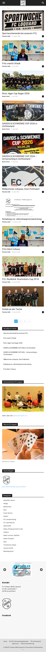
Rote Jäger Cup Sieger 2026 (16, 93)
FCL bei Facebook (36, 641)
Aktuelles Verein (9, 500)
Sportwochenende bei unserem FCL (19, 33)
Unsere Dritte (8, 548)
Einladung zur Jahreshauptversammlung (22, 219)
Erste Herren (8, 513)
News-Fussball (8, 538)
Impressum (15, 643)
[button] (3, 3)
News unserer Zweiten (11, 535)
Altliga (5, 503)
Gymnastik (7, 526)
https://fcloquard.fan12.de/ (13, 529)
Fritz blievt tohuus (11, 249)
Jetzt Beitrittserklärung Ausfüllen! (14, 487)
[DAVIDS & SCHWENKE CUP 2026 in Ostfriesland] (23, 111)
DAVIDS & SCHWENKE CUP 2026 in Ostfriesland (19, 348)
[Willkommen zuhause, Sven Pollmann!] (23, 176)
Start (3, 8)
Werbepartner (8, 551)
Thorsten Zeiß (6, 36)
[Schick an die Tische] (23, 296)
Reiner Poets (6, 96)
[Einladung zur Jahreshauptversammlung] (23, 206)
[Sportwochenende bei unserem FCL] (23, 20)
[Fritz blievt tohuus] (23, 236)
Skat (4, 542)
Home (5, 641)
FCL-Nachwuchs (9, 523)
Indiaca (6, 532)
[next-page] (29, 321)
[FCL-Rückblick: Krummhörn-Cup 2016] (23, 266)
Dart (5, 510)
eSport (5, 516)
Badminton (7, 507)
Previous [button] (4, 569)
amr (23, 649)
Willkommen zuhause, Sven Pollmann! (21, 189)
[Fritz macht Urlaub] (23, 50)
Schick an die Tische (12, 309)
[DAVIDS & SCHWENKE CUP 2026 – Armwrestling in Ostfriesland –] (23, 143)
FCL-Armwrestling (9, 519)
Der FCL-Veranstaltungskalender (19, 641)
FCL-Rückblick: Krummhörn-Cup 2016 (20, 279)
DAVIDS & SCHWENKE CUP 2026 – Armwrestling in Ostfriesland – (19, 157)
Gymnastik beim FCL (20, 416)
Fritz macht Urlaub (11, 63)
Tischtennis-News (9, 545)
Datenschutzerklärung (27, 643)
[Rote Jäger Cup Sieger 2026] (23, 81)
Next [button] (41, 569)
